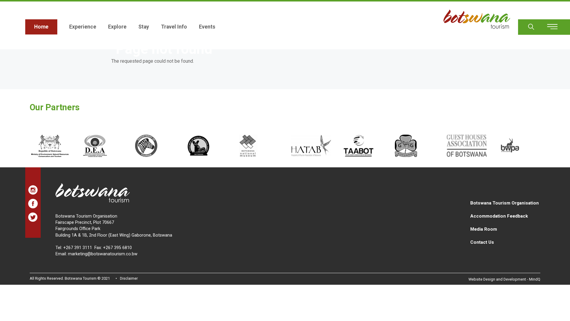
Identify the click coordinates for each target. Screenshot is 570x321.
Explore (117, 27)
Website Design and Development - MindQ (504, 279)
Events (207, 27)
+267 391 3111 (77, 247)
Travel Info (174, 27)
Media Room (483, 229)
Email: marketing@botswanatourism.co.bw (96, 254)
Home (41, 27)
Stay (143, 27)
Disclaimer (129, 278)
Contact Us (482, 242)
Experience (82, 27)
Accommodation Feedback (499, 216)
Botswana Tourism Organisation (504, 203)
